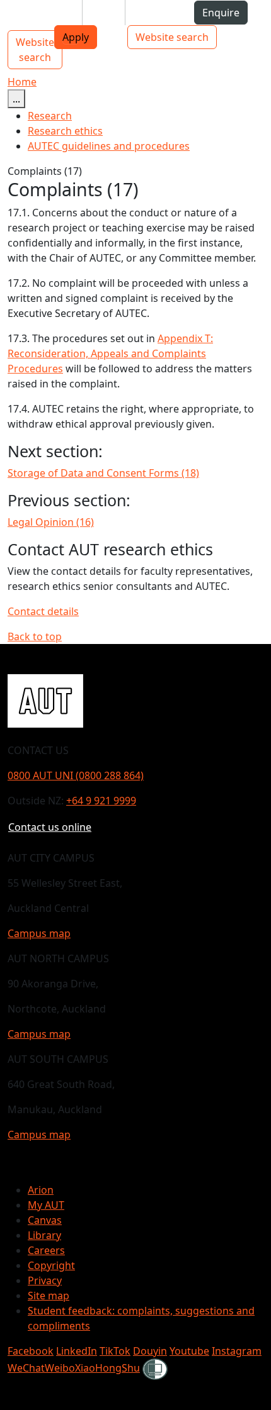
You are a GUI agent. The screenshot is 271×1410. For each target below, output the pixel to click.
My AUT (46, 1205)
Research (50, 116)
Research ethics (65, 131)
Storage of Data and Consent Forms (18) (103, 473)
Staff (104, 12)
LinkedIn (76, 1351)
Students (50, 12)
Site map (48, 1295)
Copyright (51, 1265)
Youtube (189, 1351)
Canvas (45, 1220)
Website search (172, 37)
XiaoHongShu (107, 1368)
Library (44, 1235)
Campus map (39, 933)
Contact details (43, 611)
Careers (46, 1250)
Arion (41, 1190)
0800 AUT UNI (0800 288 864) (76, 775)
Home (22, 82)
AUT (20, 17)
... (16, 99)
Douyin (150, 1351)
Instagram (237, 1351)
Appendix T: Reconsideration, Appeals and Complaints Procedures (110, 353)
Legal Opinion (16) (51, 522)
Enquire (220, 12)
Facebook (31, 1351)
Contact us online (49, 827)
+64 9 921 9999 (101, 801)
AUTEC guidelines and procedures (109, 146)
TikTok (115, 1351)
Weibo (60, 1368)
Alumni (152, 12)
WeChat (26, 1368)
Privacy (45, 1280)
